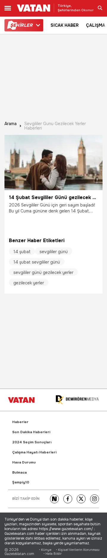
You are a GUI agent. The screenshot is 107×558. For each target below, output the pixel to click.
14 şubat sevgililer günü (36, 262)
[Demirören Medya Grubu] (77, 400)
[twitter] (81, 498)
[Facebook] (67, 498)
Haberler (20, 422)
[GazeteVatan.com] (21, 400)
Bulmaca (19, 472)
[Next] (54, 498)
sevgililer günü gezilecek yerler (43, 272)
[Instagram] (94, 498)
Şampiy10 (20, 482)
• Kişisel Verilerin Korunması (78, 550)
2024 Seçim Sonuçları (31, 442)
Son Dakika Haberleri (31, 432)
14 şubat (22, 251)
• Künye (45, 550)
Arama (10, 124)
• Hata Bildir (52, 554)
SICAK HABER (65, 25)
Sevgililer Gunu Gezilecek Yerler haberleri (55, 126)
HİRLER (21, 25)
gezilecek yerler (28, 283)
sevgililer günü (54, 251)
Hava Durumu (24, 462)
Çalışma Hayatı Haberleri (34, 452)
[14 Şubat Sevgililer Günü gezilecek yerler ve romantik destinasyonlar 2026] (53, 162)
